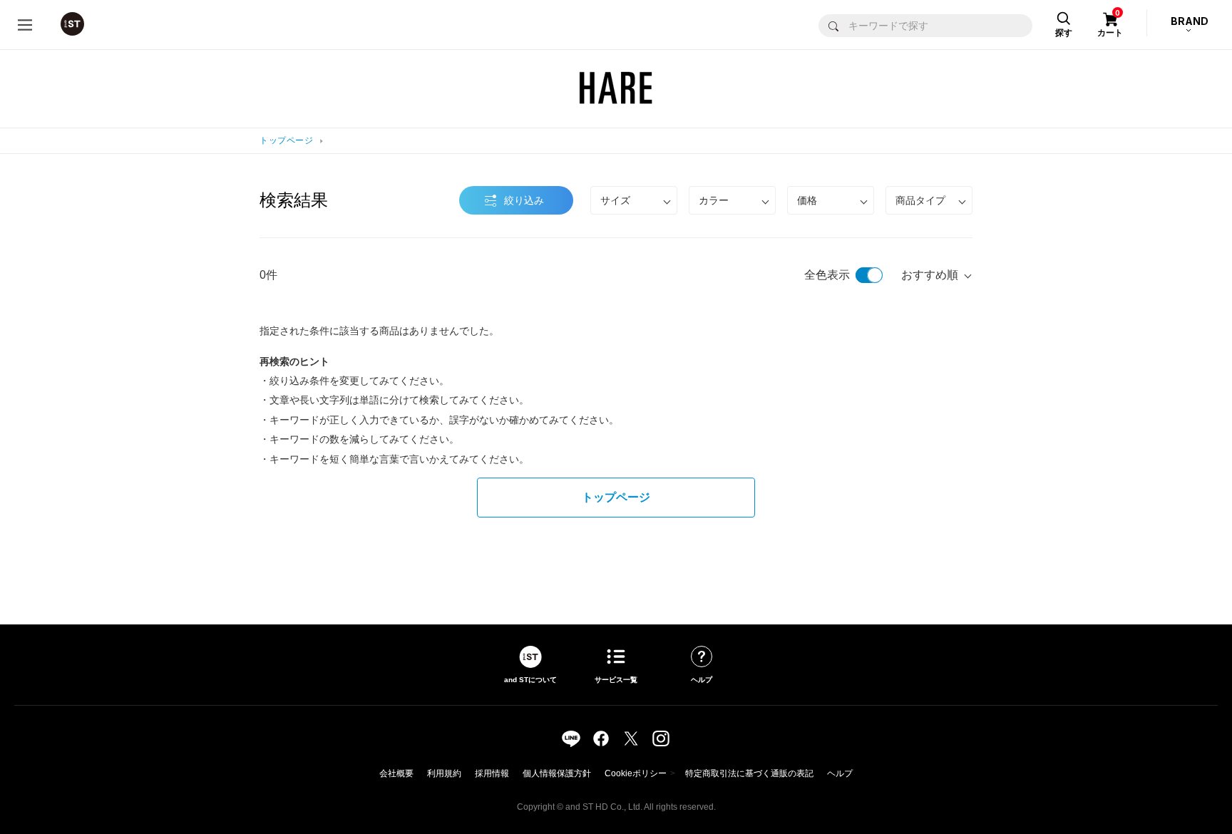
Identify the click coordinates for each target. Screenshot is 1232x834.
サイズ (615, 200)
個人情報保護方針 (557, 773)
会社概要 (396, 773)
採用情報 (492, 773)
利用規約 (444, 773)
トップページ (286, 140)
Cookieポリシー (636, 773)
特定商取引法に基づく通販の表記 (749, 773)
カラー (714, 200)
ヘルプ (840, 773)
